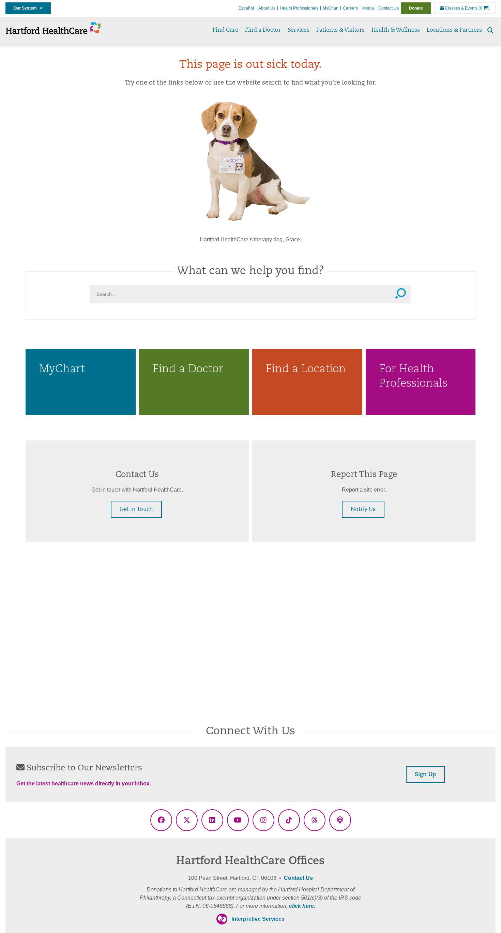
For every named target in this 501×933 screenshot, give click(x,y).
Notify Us (363, 509)
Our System (27, 8)
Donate (416, 8)
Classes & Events (460, 8)
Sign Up (425, 775)
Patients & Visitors (340, 30)
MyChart (330, 8)
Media (368, 8)
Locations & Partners (454, 30)
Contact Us (388, 8)
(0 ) (484, 8)
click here (301, 906)
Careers (350, 8)
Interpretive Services (258, 919)
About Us (266, 8)
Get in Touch (136, 509)
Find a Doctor (263, 30)
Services (298, 30)
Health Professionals (299, 8)
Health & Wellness (395, 30)
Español (246, 8)
